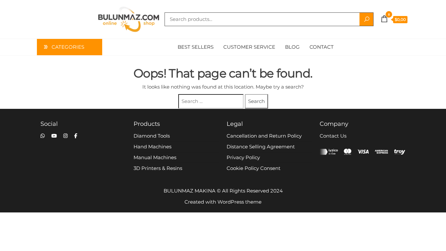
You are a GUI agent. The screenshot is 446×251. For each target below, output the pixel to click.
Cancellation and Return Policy (264, 136)
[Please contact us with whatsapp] (42, 136)
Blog (292, 47)
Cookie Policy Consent (253, 168)
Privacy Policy (243, 157)
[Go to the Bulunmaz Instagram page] (65, 136)
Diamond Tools (152, 136)
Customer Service (249, 47)
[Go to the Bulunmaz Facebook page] (75, 136)
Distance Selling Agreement (261, 146)
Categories (68, 47)
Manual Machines (155, 157)
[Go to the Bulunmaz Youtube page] (54, 136)
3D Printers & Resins (158, 168)
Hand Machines (152, 146)
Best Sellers (196, 47)
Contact (322, 47)
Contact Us (333, 136)
